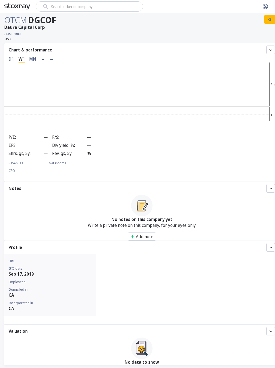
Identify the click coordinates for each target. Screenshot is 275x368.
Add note (144, 236)
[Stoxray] (17, 6)
